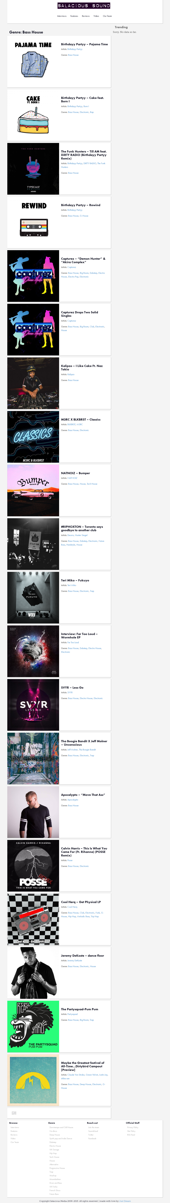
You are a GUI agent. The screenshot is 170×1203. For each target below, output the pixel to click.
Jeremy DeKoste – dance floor (82, 955)
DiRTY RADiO (90, 163)
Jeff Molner (72, 749)
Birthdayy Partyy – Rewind (80, 205)
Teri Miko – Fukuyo (75, 580)
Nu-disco (53, 1131)
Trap (92, 590)
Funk (98, 912)
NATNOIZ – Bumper (75, 473)
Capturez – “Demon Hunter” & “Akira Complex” (83, 260)
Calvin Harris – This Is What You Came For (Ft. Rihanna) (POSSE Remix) (84, 851)
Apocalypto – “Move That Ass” (83, 795)
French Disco (55, 1190)
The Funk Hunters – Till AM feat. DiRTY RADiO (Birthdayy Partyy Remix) (84, 154)
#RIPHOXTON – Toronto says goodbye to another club (82, 528)
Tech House (92, 483)
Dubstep (93, 272)
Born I (86, 106)
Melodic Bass (83, 916)
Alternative (54, 1164)
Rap (92, 112)
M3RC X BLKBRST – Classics (80, 419)
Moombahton (55, 1179)
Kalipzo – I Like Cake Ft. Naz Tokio (82, 367)
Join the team (93, 1127)
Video (96, 15)
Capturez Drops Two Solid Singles (79, 314)
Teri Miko (71, 585)
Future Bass (54, 1194)
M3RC (80, 424)
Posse (70, 860)
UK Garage (54, 1149)
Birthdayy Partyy (74, 49)
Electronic (84, 112)
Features (74, 15)
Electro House (94, 648)
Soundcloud (93, 1131)
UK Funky (53, 1186)
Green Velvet (92, 1074)
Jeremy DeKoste (74, 960)
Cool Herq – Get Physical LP (81, 902)
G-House (84, 215)
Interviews (61, 15)
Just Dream (125, 1201)
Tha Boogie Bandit (87, 749)
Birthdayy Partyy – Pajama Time (84, 44)
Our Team (107, 15)
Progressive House (57, 1168)
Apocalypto (72, 799)
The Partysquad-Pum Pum (79, 1009)
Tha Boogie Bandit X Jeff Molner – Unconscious (84, 743)
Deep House (85, 1084)
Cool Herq (72, 906)
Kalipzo (70, 374)
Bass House (73, 54)
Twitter (91, 1134)
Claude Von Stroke (76, 1074)
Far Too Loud (73, 642)
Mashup (53, 1175)
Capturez (71, 267)
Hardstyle (70, 544)
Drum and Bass (56, 1183)
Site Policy (131, 1131)
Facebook (92, 1138)
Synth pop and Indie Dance (61, 1138)
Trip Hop (95, 916)
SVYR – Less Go (72, 687)
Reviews (86, 15)
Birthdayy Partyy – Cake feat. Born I (82, 99)
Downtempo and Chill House (61, 1127)
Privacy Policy (132, 1127)
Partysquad (72, 1014)
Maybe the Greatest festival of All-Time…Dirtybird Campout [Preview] (82, 1066)
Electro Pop (73, 276)
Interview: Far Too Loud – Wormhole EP (79, 635)
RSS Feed (131, 1134)
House (64, 330)
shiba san (65, 1078)
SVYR (70, 692)
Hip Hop (72, 916)
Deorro (70, 535)
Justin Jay (103, 1074)
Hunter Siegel (81, 535)
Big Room (84, 272)
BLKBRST (71, 424)
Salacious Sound (84, 5)
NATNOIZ (72, 477)
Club (92, 326)
